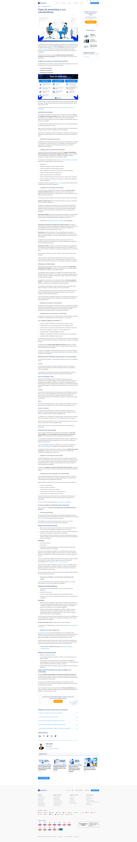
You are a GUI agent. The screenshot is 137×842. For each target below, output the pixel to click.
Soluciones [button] (63, 3)
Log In (97, 0)
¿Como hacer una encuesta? (57, 800)
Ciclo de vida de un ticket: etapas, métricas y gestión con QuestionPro (44, 768)
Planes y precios (72, 798)
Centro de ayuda (79, 790)
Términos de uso (76, 836)
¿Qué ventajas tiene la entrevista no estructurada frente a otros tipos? (52, 720)
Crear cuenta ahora (91, 22)
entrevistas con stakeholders (64, 502)
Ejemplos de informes (57, 798)
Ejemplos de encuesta (73, 802)
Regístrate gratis (94, 3)
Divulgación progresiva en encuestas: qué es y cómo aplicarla (59, 768)
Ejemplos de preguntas (57, 799)
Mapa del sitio (61, 836)
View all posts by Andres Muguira (52, 748)
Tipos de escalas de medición (90, 800)
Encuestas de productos (57, 804)
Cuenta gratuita (95, 790)
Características (76, 3)
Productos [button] (57, 3)
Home (39, 6)
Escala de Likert (88, 803)
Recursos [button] (69, 3)
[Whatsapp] (51, 736)
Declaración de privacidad (68, 836)
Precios (81, 3)
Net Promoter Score (89, 804)
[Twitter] (47, 736)
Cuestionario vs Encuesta (89, 798)
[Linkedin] (40, 736)
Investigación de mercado (46, 6)
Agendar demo (58, 701)
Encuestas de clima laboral (57, 803)
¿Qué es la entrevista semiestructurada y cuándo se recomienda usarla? (52, 724)
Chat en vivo (87, 790)
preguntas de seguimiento (46, 446)
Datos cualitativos (40, 800)
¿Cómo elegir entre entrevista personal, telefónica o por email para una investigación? (55, 728)
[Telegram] (55, 736)
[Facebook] (43, 736)
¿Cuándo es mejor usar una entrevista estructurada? (48, 716)
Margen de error (88, 799)
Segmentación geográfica (41, 803)
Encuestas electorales (41, 804)
